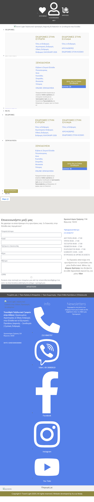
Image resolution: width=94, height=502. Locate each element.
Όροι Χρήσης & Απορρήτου (30, 295)
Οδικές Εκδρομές (42, 49)
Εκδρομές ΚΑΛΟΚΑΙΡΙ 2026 (46, 52)
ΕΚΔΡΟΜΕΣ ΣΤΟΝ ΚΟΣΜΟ (73, 52)
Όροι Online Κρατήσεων (67, 295)
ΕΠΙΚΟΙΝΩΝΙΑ (11, 191)
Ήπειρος (39, 84)
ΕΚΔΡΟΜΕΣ (9, 115)
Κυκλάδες (39, 76)
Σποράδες (39, 78)
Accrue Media (77, 494)
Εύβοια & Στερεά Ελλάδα (45, 67)
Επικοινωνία (82, 295)
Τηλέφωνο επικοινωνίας (10, 246)
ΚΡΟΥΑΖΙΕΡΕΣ (68, 48)
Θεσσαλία (39, 81)
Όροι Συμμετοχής (49, 295)
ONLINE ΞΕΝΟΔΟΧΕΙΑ (45, 88)
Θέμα (3, 253)
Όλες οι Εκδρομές (42, 44)
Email (3, 239)
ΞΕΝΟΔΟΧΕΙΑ (11, 140)
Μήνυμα (4, 261)
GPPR (3, 275)
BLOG (7, 193)
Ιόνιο (37, 73)
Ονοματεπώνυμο (7, 231)
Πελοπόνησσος (41, 70)
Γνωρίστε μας (12, 295)
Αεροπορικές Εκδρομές (45, 47)
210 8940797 (68, 233)
